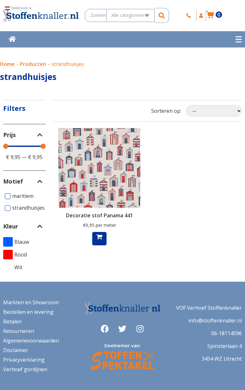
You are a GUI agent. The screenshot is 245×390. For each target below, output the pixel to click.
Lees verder (99, 238)
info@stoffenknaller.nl (215, 320)
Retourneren (18, 331)
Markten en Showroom (31, 302)
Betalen (12, 321)
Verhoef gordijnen (25, 369)
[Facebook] (105, 329)
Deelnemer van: (122, 345)
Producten (33, 64)
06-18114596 (226, 333)
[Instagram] (140, 329)
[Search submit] (162, 15)
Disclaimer (15, 350)
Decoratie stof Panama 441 (99, 215)
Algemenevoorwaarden (31, 340)
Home (7, 64)
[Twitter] (122, 329)
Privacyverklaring (24, 359)
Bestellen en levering (28, 311)
